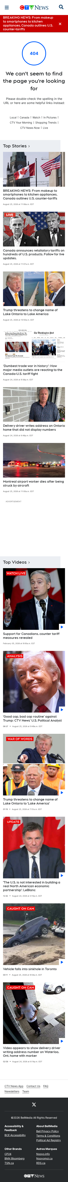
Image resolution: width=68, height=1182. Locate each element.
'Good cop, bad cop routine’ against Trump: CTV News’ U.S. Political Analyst (32, 718)
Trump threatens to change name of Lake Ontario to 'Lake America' (30, 801)
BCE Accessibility (15, 1135)
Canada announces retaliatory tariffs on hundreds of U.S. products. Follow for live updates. (33, 254)
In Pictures (49, 117)
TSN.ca (9, 1163)
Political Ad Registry (48, 1140)
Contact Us (33, 1086)
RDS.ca (40, 1163)
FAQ (45, 1086)
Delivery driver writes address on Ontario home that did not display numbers (34, 427)
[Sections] (7, 7)
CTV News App (14, 1086)
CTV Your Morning (21, 122)
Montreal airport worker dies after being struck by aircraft (33, 483)
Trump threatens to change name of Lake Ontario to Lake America (30, 312)
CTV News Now (30, 127)
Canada (24, 117)
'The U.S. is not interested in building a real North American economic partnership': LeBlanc (31, 886)
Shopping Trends (45, 122)
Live (45, 127)
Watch (36, 117)
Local (13, 117)
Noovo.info (43, 1153)
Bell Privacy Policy (47, 1131)
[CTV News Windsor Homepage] (34, 7)
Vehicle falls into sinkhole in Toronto (30, 969)
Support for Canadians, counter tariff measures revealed (31, 636)
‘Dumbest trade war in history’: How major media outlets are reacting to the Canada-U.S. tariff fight (32, 370)
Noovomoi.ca (44, 1158)
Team (25, 1091)
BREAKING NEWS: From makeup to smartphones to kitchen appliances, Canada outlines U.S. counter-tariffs (30, 194)
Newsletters (12, 1091)
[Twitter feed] (34, 1104)
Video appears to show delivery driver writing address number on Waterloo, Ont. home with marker (31, 1052)
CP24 (8, 1153)
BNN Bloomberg (15, 1158)
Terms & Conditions (48, 1135)
